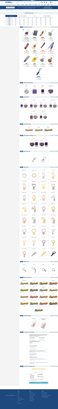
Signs (33, 4)
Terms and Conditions (32, 395)
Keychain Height (42, 337)
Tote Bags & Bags (30, 4)
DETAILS (34, 0)
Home (7, 10)
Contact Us (19, 400)
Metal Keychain (42, 38)
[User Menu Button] (44, 2)
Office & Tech (39, 4)
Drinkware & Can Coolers (22, 4)
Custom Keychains (11, 10)
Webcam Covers (14, 4)
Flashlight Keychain (38, 77)
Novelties (52, 4)
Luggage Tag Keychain (35, 65)
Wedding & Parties (36, 4)
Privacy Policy (31, 392)
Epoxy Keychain (42, 64)
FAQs (18, 395)
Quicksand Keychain (35, 38)
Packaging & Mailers (48, 4)
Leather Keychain (42, 51)
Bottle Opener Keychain (35, 51)
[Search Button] (35, 2)
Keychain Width (32, 337)
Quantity (30, 342)
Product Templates (32, 399)
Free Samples (17, 2)
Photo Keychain (50, 64)
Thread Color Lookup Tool (21, 399)
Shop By (10, 4)
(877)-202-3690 (45, 392)
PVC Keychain (51, 38)
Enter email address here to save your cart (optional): (36, 379)
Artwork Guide (19, 403)
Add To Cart (39, 382)
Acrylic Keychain (26, 38)
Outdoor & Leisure (42, 4)
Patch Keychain (26, 51)
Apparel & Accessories (26, 4)
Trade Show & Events (18, 4)
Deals (21, 2)
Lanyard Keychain (50, 51)
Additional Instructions (33, 357)
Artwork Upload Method (33, 345)
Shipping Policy (31, 396)
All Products (6, 4)
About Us (19, 392)
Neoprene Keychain (26, 64)
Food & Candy (45, 4)
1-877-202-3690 (41, 2)
